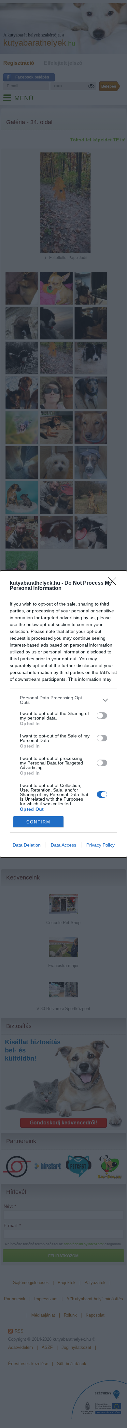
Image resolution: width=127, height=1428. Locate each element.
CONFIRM (38, 822)
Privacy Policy (100, 845)
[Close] (114, 583)
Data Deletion (27, 845)
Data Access (63, 845)
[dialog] (63, 714)
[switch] (102, 715)
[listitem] (63, 700)
